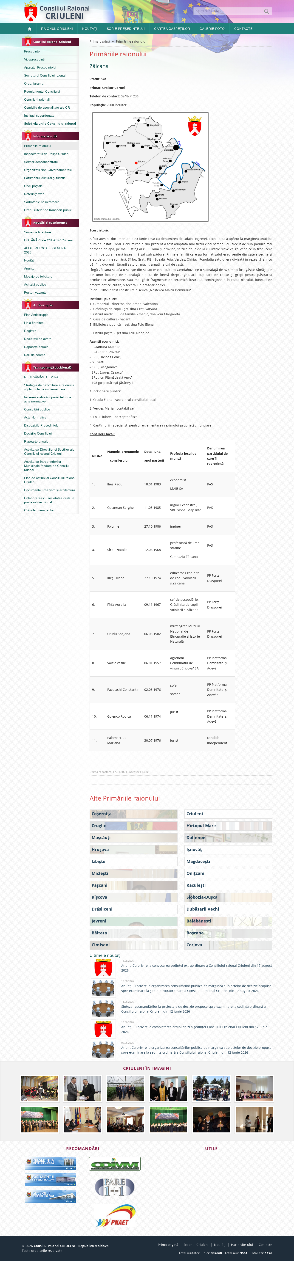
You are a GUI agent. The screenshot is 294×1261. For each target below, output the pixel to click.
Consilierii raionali (37, 99)
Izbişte (98, 861)
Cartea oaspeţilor (172, 28)
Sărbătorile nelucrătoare (41, 202)
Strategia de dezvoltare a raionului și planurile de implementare (49, 387)
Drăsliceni (102, 909)
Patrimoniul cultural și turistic (44, 178)
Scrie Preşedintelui (126, 28)
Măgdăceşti (198, 861)
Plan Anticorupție (36, 315)
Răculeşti (196, 885)
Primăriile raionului (37, 146)
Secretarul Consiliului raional (44, 75)
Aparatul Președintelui (40, 67)
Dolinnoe (196, 837)
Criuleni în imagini (147, 1068)
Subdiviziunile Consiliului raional (50, 124)
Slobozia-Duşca (202, 897)
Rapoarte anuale (36, 347)
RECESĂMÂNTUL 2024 (41, 377)
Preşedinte (32, 51)
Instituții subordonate (39, 115)
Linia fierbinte (34, 323)
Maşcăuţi (101, 837)
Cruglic (99, 825)
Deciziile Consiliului (38, 433)
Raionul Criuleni (57, 28)
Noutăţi (89, 28)
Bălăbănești (199, 921)
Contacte (243, 28)
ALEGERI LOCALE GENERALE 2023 (47, 250)
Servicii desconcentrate (41, 162)
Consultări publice (37, 409)
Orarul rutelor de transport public (48, 210)
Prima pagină (100, 41)
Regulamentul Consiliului (42, 91)
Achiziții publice (35, 284)
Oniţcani (195, 873)
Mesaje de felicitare (38, 276)
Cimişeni (101, 944)
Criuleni (195, 813)
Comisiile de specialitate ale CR (47, 107)
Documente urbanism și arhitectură (49, 490)
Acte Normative (35, 417)
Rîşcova (99, 897)
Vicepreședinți (34, 59)
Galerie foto (212, 28)
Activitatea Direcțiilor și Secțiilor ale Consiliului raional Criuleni (49, 451)
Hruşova (100, 849)
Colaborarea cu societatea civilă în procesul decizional (49, 500)
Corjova (194, 944)
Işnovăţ (194, 849)
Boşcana (195, 933)
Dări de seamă (34, 355)
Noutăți (29, 260)
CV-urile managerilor (39, 510)
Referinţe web (34, 194)
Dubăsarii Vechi (203, 909)
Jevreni (99, 921)
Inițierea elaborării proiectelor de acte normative (47, 399)
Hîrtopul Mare (201, 825)
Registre (30, 331)
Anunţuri (30, 268)
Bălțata (99, 933)
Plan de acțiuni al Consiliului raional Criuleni (49, 480)
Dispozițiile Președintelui (41, 425)
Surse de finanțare (37, 232)
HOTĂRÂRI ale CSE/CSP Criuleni (48, 240)
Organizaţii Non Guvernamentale (48, 170)
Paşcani (99, 885)
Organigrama (33, 83)
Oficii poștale (33, 186)
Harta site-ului (242, 1244)
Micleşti (100, 873)
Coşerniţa (102, 813)
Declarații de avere (37, 339)
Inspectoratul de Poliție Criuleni (46, 154)
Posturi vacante (35, 292)
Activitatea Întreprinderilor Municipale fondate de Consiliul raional (46, 466)
